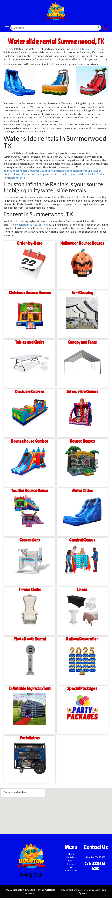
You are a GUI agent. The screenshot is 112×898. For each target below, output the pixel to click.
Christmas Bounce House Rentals (47, 170)
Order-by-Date (30, 243)
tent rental (19, 177)
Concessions (29, 540)
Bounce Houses (82, 441)
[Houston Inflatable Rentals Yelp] (31, 876)
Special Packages (82, 688)
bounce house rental (15, 170)
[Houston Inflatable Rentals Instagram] (35, 876)
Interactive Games (82, 391)
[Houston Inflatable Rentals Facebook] (21, 876)
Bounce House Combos (30, 441)
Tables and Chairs (29, 342)
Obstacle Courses (29, 391)
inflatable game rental (44, 174)
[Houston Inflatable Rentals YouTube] (26, 876)
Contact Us (71, 870)
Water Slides (82, 490)
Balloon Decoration (82, 639)
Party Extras (30, 738)
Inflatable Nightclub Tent (30, 688)
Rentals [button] (70, 857)
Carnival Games (82, 540)
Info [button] (70, 860)
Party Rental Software (71, 889)
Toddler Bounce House (29, 490)
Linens (82, 589)
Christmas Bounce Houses (30, 292)
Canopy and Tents (82, 342)
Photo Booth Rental (30, 639)
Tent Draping (82, 292)
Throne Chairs (30, 589)
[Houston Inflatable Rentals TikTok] (40, 876)
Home (71, 853)
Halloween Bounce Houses (82, 243)
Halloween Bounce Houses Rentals (30, 224)
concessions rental (77, 170)
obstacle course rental (90, 48)
